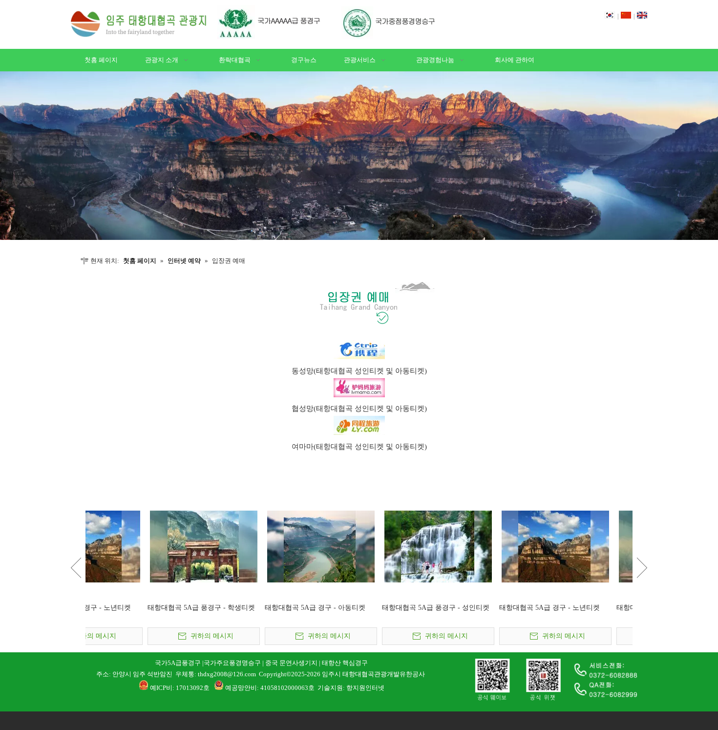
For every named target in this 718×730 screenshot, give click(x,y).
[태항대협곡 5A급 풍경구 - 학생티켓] (376, 546)
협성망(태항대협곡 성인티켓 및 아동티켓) (359, 408)
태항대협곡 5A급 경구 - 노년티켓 (253, 607)
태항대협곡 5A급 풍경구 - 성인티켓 (139, 607)
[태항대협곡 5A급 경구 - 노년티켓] (259, 546)
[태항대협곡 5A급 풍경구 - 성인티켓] (141, 546)
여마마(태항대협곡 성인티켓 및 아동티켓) (359, 447)
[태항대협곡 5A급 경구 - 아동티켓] (493, 546)
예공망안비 (241, 687)
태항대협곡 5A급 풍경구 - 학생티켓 (373, 607)
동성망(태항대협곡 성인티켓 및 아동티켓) (359, 371)
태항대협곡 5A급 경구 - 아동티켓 (487, 607)
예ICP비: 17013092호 (180, 687)
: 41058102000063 (282, 687)
